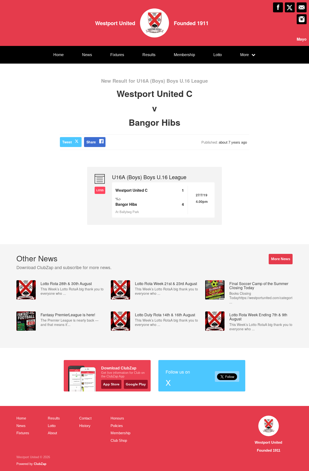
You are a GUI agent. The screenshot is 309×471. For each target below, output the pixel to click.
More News (280, 259)
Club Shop (119, 440)
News (87, 55)
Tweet (67, 142)
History (85, 426)
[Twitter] (290, 7)
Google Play (136, 384)
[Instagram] (302, 19)
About (52, 433)
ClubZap (40, 464)
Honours (117, 418)
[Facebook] (278, 7)
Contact (85, 418)
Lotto (217, 55)
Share (91, 142)
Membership (184, 55)
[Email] (302, 7)
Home (58, 55)
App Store (111, 384)
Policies (117, 426)
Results (148, 55)
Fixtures (117, 55)
